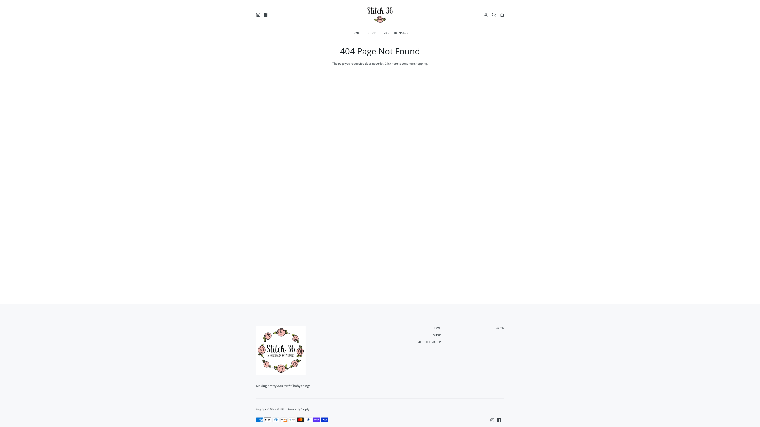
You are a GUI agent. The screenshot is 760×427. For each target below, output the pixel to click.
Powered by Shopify (298, 409)
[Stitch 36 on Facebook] (499, 420)
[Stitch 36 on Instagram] (492, 420)
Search (499, 328)
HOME (437, 328)
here (395, 63)
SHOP (437, 335)
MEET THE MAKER (429, 342)
